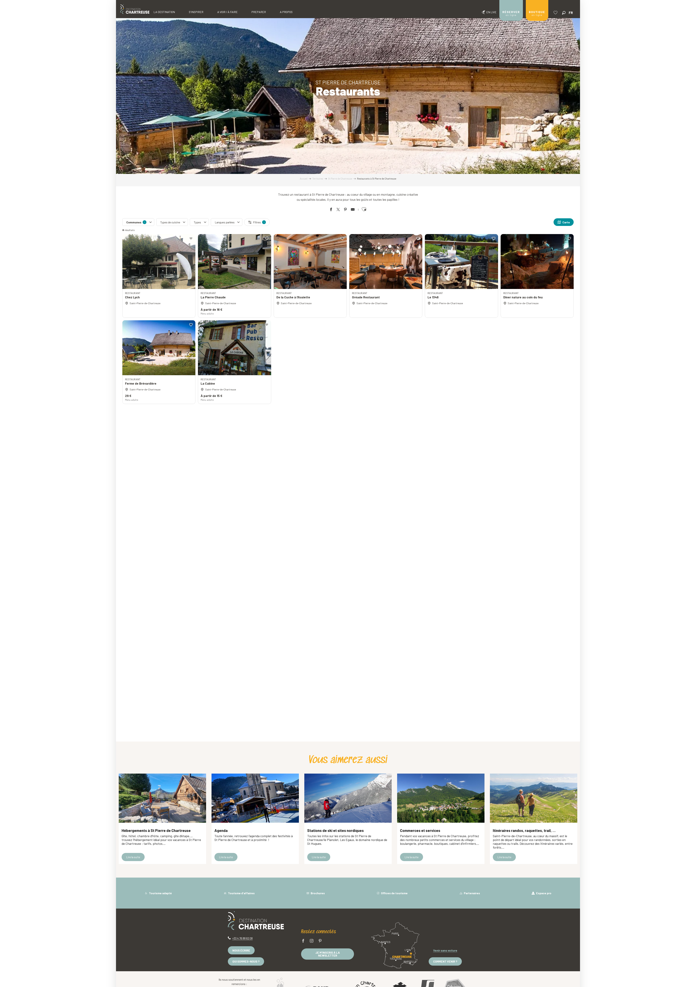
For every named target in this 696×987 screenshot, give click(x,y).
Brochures (317, 893)
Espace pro (543, 893)
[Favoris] (556, 13)
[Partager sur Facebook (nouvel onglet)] (331, 210)
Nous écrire (241, 950)
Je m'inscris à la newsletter (327, 954)
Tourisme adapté (160, 893)
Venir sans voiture (445, 950)
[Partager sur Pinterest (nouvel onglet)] (345, 210)
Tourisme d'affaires (241, 893)
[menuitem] (135, 9)
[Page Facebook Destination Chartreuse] (303, 941)
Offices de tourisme (394, 893)
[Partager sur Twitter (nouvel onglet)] (338, 210)
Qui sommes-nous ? (246, 961)
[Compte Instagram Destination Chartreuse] (311, 941)
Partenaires (471, 893)
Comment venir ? (445, 961)
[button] (564, 13)
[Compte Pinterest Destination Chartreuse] (320, 941)
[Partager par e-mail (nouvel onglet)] (353, 210)
